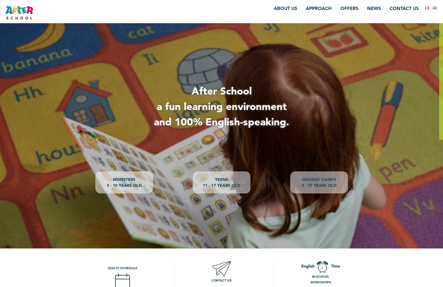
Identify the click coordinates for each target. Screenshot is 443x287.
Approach (319, 8)
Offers (349, 8)
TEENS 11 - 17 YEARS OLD (221, 182)
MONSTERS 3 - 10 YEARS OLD (124, 182)
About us (285, 8)
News (374, 8)
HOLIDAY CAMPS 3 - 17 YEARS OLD (319, 182)
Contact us (404, 8)
